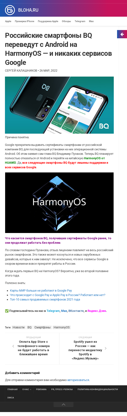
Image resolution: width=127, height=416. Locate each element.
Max (91, 21)
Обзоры (66, 21)
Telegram (80, 21)
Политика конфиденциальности (98, 389)
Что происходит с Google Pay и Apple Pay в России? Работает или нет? (57, 295)
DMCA (10, 397)
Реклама (41, 389)
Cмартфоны (43, 327)
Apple (8, 21)
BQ (29, 327)
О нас (25, 389)
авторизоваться (78, 380)
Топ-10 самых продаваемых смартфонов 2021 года (45, 299)
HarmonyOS (62, 327)
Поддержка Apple (48, 21)
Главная (12, 389)
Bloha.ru (28, 10)
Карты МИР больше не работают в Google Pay (41, 290)
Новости (18, 327)
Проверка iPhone (24, 21)
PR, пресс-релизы (62, 389)
